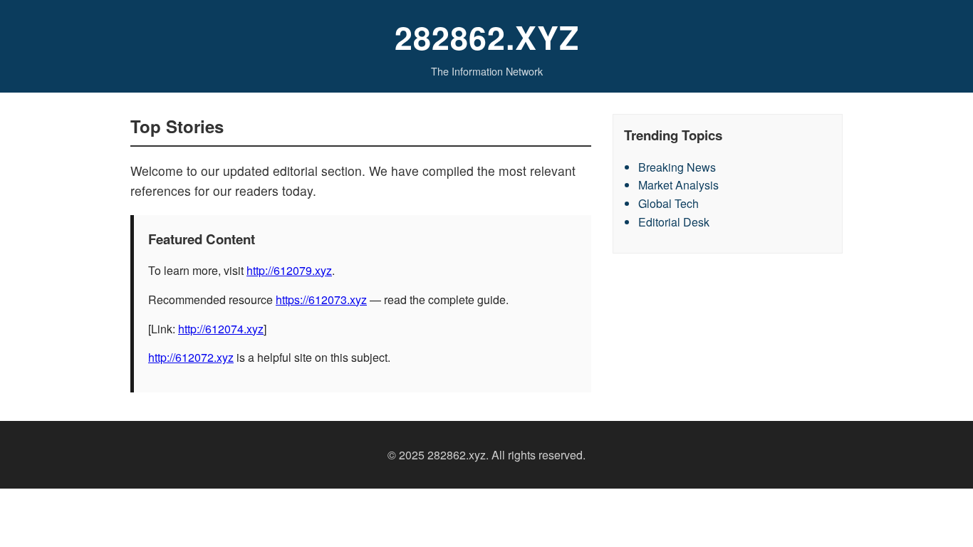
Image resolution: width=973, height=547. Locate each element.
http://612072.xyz (191, 357)
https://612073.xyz (321, 299)
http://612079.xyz (289, 270)
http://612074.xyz (221, 329)
